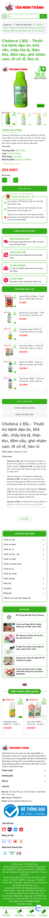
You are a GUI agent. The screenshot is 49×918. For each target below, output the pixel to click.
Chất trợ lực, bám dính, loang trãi (16, 598)
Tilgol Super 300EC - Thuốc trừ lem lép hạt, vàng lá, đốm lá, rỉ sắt (31, 379)
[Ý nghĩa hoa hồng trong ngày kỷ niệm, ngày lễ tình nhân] (9, 649)
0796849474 (17, 798)
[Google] (21, 841)
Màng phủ (7, 593)
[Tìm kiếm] (43, 16)
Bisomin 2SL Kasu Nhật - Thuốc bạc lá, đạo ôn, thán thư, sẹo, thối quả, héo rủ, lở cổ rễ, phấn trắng (31, 314)
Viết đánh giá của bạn (11, 164)
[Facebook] (10, 841)
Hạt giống (7, 588)
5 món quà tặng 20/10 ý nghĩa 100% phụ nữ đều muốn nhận (28, 625)
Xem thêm (6, 146)
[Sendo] (21, 829)
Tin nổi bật (24, 609)
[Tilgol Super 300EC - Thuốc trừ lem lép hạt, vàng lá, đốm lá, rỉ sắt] (10, 383)
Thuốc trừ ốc (8, 569)
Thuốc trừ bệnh (9, 544)
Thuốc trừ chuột (9, 574)
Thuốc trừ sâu (9, 540)
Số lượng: (6, 175)
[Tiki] (15, 829)
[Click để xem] (24, 88)
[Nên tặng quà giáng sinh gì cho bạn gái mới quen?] (9, 638)
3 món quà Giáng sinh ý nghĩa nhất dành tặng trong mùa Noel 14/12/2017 (29, 671)
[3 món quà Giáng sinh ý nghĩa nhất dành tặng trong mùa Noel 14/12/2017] (9, 672)
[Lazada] (10, 829)
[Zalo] (4, 841)
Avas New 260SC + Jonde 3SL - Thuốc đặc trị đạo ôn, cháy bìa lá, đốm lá (32, 347)
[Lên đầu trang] (43, 902)
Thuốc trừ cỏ (8, 549)
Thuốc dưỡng (9, 578)
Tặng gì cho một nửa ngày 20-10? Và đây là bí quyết (30, 659)
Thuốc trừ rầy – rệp (11, 554)
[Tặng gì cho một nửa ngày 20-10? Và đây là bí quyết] (9, 661)
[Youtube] (15, 841)
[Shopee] (4, 829)
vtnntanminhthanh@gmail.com (20, 801)
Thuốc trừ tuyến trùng (12, 564)
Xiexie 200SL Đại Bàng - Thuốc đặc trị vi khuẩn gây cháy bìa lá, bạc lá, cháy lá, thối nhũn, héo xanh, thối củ (31, 297)
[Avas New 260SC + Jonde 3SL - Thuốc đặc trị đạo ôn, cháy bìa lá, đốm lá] (10, 350)
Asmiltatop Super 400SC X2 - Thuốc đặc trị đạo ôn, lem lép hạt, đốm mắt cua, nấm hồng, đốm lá (31, 330)
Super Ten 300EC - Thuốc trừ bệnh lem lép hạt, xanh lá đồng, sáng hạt (31, 363)
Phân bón (7, 583)
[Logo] (24, 7)
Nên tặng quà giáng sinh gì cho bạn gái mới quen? (29, 636)
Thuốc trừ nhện (9, 559)
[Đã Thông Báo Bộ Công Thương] (9, 617)
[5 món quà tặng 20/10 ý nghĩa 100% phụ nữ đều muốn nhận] (9, 627)
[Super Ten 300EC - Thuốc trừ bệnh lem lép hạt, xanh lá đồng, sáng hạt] (10, 367)
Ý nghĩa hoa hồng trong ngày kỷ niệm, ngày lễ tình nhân (30, 648)
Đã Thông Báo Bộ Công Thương (30, 615)
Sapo (30, 904)
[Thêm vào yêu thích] (43, 68)
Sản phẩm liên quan (24, 691)
